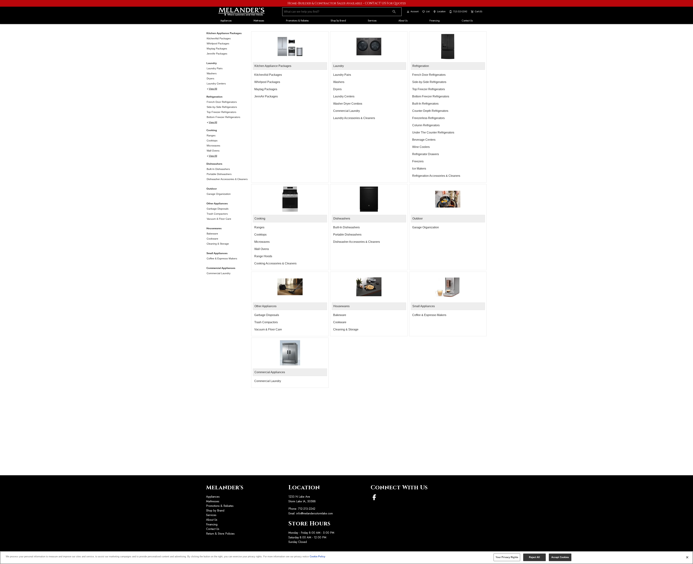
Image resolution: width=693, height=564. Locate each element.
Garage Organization (219, 193)
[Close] (687, 557)
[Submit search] (394, 11)
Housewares (214, 228)
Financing (435, 20)
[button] (408, 12)
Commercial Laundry (218, 273)
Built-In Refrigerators (425, 103)
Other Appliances (217, 203)
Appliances (226, 20)
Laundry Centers (216, 83)
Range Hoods (263, 256)
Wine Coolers (421, 146)
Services (372, 20)
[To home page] (241, 12)
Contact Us (467, 20)
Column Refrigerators (426, 125)
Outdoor (211, 188)
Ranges (211, 135)
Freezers (418, 161)
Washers (212, 73)
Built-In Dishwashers (218, 169)
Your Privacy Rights (507, 557)
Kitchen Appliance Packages (224, 33)
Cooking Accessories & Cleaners (275, 263)
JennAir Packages (217, 53)
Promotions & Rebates (297, 20)
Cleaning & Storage (218, 243)
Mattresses (259, 20)
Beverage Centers (423, 139)
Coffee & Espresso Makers (222, 258)
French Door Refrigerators (222, 101)
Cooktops (212, 140)
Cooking (211, 130)
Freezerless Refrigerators (428, 118)
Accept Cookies (560, 557)
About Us (402, 20)
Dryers (210, 78)
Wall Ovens (213, 150)
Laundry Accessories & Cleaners (354, 118)
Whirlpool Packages (218, 43)
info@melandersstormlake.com (314, 513)
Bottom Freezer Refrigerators (223, 117)
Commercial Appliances (220, 268)
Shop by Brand (338, 20)
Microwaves (213, 145)
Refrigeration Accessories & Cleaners (436, 175)
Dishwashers (214, 163)
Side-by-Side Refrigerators (222, 107)
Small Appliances (217, 253)
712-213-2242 (306, 509)
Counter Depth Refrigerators (430, 110)
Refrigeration (214, 96)
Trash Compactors (217, 213)
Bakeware (212, 233)
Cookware (212, 238)
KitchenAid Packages (219, 38)
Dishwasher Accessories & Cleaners (227, 179)
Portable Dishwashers (219, 174)
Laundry (211, 63)
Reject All (534, 557)
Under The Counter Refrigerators (433, 132)
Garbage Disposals (217, 208)
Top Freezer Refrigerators (221, 112)
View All (213, 89)
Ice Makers (419, 168)
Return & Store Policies (220, 534)
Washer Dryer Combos (347, 103)
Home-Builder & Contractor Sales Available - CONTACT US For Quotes (346, 3)
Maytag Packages (217, 48)
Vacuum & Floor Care (219, 218)
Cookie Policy (317, 556)
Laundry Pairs (215, 68)
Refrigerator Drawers (425, 154)
